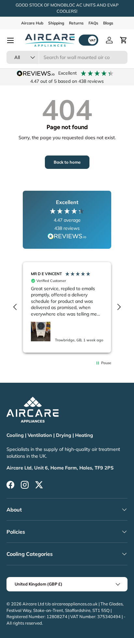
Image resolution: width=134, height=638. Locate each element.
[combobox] (67, 57)
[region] (67, 307)
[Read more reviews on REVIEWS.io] (67, 237)
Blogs (108, 23)
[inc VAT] (88, 40)
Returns (76, 23)
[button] (123, 40)
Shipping (56, 23)
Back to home (67, 162)
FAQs (93, 23)
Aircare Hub (32, 23)
